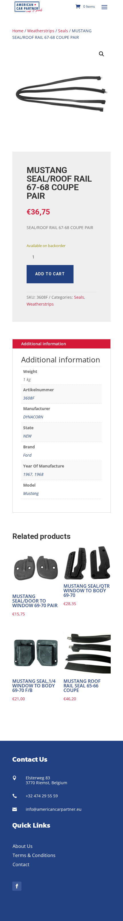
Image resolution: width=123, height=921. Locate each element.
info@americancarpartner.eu (54, 809)
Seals (63, 30)
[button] (101, 54)
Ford (27, 455)
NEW (27, 436)
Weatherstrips (40, 30)
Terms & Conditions (34, 855)
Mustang (31, 493)
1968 (38, 474)
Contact (21, 864)
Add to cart (50, 274)
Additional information (43, 343)
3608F (28, 398)
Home (17, 30)
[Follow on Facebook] (16, 886)
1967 (27, 474)
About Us (23, 846)
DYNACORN (33, 417)
